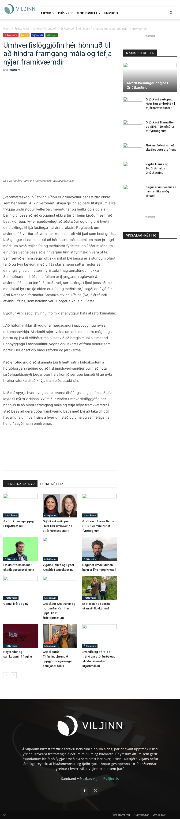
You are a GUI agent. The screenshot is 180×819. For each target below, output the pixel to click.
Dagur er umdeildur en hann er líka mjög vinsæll (161, 191)
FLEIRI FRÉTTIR (51, 484)
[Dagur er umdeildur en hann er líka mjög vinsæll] (99, 549)
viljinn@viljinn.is (106, 778)
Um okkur (111, 13)
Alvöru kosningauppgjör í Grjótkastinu (147, 85)
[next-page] (14, 675)
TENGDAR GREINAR (20, 484)
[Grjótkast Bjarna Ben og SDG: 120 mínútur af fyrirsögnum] (99, 505)
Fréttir (46, 13)
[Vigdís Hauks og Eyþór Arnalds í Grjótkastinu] (60, 549)
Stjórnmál (37, 35)
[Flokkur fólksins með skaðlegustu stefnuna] (20, 549)
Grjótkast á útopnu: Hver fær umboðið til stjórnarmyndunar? (57, 526)
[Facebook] (34, 88)
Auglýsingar (141, 815)
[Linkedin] (56, 88)
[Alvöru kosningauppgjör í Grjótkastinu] (20, 505)
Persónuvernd (121, 815)
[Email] (77, 88)
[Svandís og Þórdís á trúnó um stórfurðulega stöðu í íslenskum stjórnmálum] (99, 636)
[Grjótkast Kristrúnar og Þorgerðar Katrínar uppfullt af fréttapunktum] (60, 588)
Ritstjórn (14, 69)
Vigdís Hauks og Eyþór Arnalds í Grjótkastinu (157, 168)
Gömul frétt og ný (15, 603)
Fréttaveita (22, 29)
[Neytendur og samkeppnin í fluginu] (20, 636)
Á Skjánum (11, 515)
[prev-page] (6, 675)
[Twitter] (45, 88)
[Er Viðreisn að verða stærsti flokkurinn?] (99, 588)
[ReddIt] (67, 88)
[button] (171, 13)
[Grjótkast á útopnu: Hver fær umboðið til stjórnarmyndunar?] (60, 505)
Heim (6, 29)
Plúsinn (64, 13)
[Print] (88, 88)
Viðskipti (51, 35)
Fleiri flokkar (87, 13)
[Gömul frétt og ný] (20, 588)
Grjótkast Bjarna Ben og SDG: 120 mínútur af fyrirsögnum (99, 526)
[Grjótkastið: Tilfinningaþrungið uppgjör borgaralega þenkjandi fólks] (60, 636)
